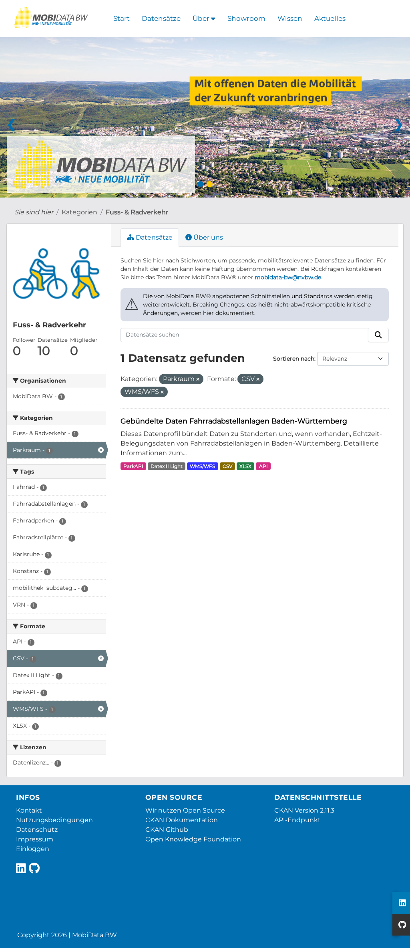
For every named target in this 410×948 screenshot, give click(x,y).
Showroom (246, 18)
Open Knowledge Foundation (193, 839)
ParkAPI (133, 466)
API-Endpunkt (297, 820)
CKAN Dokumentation (181, 820)
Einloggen (32, 849)
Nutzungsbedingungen (54, 820)
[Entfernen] (197, 379)
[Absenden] (378, 335)
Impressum (34, 839)
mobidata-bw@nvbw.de (288, 277)
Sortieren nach (293, 358)
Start (121, 18)
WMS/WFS (202, 466)
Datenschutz (37, 829)
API (263, 466)
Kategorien (79, 212)
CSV (227, 466)
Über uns (207, 237)
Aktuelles (330, 18)
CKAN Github (166, 829)
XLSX (245, 466)
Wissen (289, 18)
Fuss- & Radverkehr (137, 212)
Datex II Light (167, 466)
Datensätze (161, 18)
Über (202, 18)
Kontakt (29, 810)
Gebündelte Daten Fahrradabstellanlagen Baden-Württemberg (234, 421)
